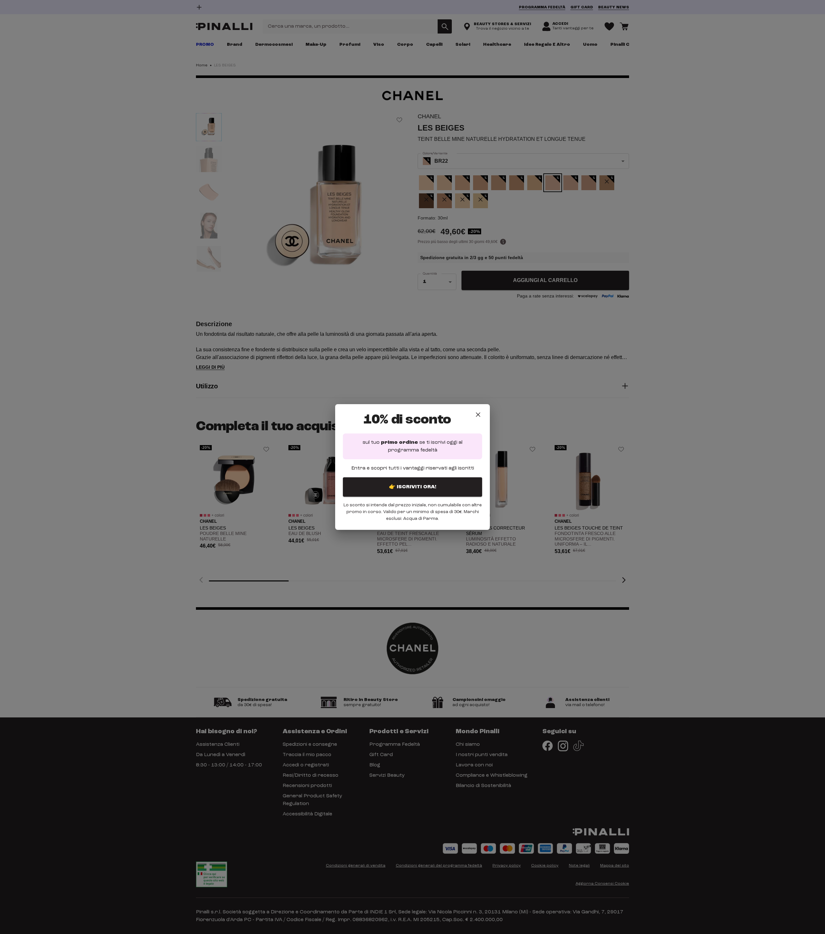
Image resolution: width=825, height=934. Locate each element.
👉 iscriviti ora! (412, 487)
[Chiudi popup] (478, 415)
